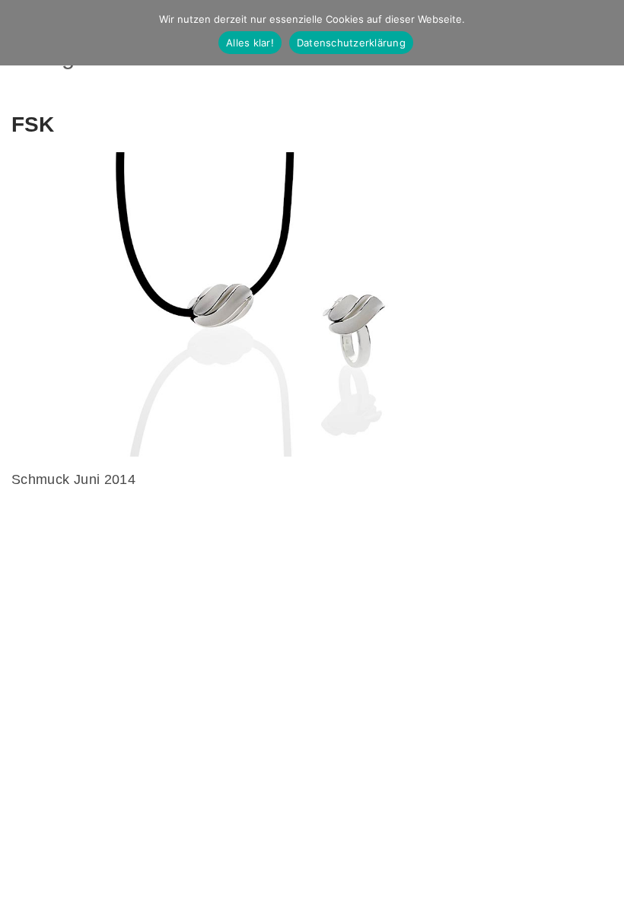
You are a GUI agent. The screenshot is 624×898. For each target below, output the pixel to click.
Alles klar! (250, 43)
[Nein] (605, 32)
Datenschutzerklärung (351, 43)
